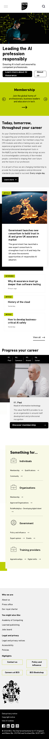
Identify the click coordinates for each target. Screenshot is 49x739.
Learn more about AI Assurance (16, 74)
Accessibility (7, 645)
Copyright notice (8, 717)
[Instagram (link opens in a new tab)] (17, 726)
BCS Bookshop (37, 673)
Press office (7, 605)
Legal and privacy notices (13, 641)
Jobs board (7, 630)
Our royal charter (10, 609)
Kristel (28, 359)
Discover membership (24, 425)
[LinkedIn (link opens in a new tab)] (8, 726)
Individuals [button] (26, 461)
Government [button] (26, 523)
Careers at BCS (12, 673)
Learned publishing (10, 625)
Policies (5, 650)
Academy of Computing (12, 620)
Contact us (12, 662)
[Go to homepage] (24, 6)
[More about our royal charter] (11, 691)
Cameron (18, 359)
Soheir (37, 359)
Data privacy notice (9, 714)
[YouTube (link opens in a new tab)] (12, 726)
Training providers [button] (30, 550)
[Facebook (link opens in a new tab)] (3, 726)
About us (40, 74)
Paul (9, 359)
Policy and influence (37, 663)
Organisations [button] (27, 488)
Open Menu (6, 6)
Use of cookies (8, 721)
